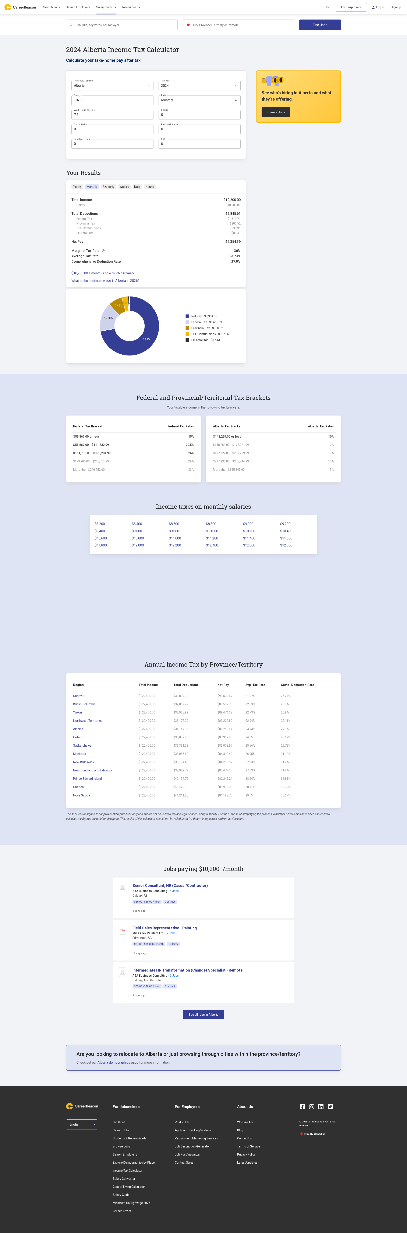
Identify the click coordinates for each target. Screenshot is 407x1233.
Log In (380, 7)
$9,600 (137, 531)
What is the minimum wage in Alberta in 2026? (105, 281)
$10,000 (212, 531)
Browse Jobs (276, 112)
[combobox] (126, 25)
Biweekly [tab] (108, 186)
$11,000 (175, 538)
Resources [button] (129, 7)
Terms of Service (248, 1146)
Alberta (78, 729)
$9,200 (285, 524)
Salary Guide (121, 1194)
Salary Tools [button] (104, 7)
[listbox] (112, 85)
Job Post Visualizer (188, 1154)
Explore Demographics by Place (134, 1162)
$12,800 (286, 545)
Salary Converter (124, 1178)
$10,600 (101, 538)
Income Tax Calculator (127, 1170)
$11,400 (249, 538)
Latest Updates (247, 1162)
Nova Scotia (81, 795)
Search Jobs (51, 7)
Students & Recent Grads (129, 1138)
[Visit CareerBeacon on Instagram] (312, 1107)
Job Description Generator (192, 1146)
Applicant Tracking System (193, 1130)
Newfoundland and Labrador (92, 770)
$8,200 (100, 524)
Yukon (77, 712)
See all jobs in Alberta (204, 1014)
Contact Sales (184, 1162)
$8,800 (211, 524)
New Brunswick (83, 762)
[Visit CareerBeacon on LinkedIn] (321, 1107)
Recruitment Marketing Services (196, 1138)
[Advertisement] (203, 607)
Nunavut (79, 696)
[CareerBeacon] (82, 1106)
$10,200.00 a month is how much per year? (102, 273)
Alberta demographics (114, 1062)
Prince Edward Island (87, 779)
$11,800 (101, 545)
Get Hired (119, 1122)
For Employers (351, 7)
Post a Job (182, 1122)
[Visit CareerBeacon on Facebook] (302, 1107)
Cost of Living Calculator (129, 1186)
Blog (240, 1130)
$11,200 (212, 538)
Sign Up (396, 7)
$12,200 (175, 545)
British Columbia (84, 704)
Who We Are (245, 1122)
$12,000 (138, 545)
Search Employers (78, 7)
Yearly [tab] (77, 186)
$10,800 (138, 538)
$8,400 (137, 524)
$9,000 (248, 524)
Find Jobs (320, 25)
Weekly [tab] (124, 186)
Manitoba (79, 754)
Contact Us (244, 1138)
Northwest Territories (87, 721)
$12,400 (212, 545)
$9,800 (174, 531)
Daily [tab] (137, 186)
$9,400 (100, 531)
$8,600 (174, 524)
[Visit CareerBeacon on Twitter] (330, 1107)
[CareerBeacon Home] (20, 7)
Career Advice (122, 1211)
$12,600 (249, 545)
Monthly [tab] (92, 186)
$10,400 (286, 531)
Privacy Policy (246, 1154)
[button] (170, 885)
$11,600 (286, 538)
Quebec (78, 787)
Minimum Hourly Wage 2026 (131, 1203)
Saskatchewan (83, 745)
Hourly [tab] (150, 186)
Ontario (78, 737)
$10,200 (249, 531)
